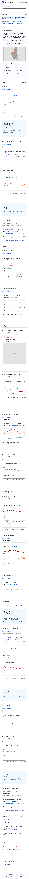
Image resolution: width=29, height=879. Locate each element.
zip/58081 (25, 14)
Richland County (11, 17)
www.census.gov (6, 76)
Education (10, 23)
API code (12, 116)
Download (6, 116)
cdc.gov (8, 259)
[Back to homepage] (3, 2)
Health (19, 21)
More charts (24, 82)
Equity (4, 23)
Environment (12, 25)
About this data (15, 95)
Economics (13, 21)
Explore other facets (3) (7, 538)
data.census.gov (15, 425)
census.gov (9, 95)
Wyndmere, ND (9, 156)
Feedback (21, 2)
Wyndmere (7, 864)
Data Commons (9, 2)
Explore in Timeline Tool (20, 116)
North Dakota (18, 17)
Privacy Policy (20, 876)
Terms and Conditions (11, 876)
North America (8, 18)
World (14, 18)
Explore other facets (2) (7, 89)
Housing (4, 25)
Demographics (18, 23)
